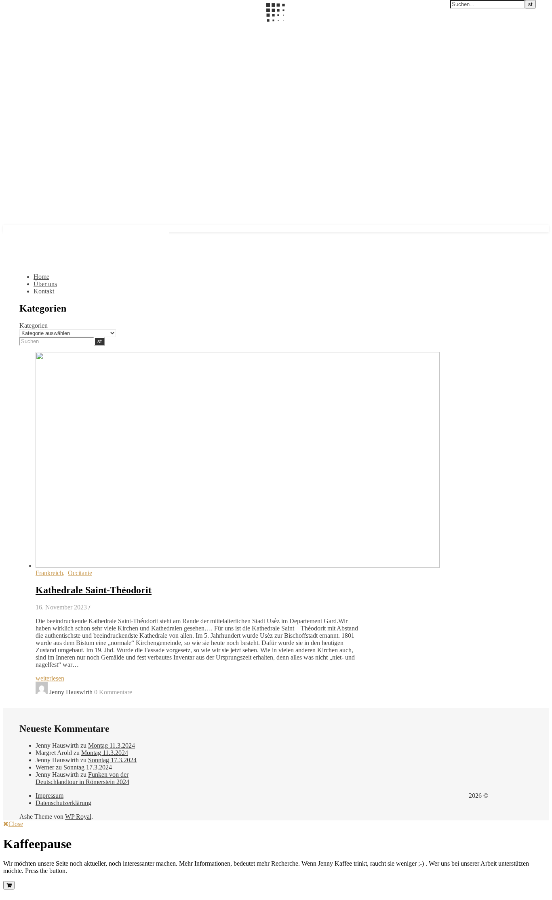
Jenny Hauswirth (71, 692)
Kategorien (33, 325)
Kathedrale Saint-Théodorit (94, 590)
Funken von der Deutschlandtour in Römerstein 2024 (82, 778)
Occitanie (80, 572)
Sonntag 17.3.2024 (112, 760)
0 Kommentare (113, 692)
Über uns (45, 283)
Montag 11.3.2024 (111, 745)
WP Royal (78, 816)
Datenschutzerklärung (63, 802)
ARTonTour (19, 27)
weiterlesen (50, 678)
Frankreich (49, 572)
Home (41, 276)
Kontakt (44, 291)
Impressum (49, 795)
